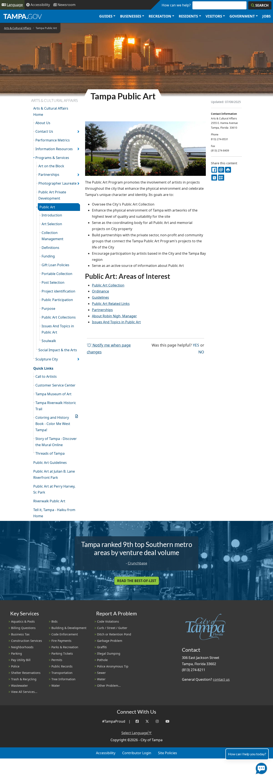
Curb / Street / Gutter (112, 628)
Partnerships (48, 174)
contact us (221, 679)
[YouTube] (167, 721)
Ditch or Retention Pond (114, 634)
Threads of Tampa (50, 453)
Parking (16, 653)
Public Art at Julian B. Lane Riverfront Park (54, 474)
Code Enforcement (64, 634)
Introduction (52, 215)
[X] (214, 177)
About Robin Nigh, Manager (114, 316)
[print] (228, 170)
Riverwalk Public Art (49, 501)
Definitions (50, 247)
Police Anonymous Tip (112, 666)
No (201, 351)
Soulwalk (49, 340)
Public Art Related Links (111, 303)
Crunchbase (137, 563)
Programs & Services (52, 157)
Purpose (48, 308)
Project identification (58, 291)
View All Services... (24, 692)
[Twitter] (147, 721)
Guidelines (100, 297)
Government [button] (242, 16)
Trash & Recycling (23, 679)
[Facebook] (137, 721)
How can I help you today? (247, 754)
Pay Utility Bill (20, 660)
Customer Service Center (55, 385)
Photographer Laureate (57, 183)
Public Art (47, 207)
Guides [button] (105, 16)
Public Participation (57, 299)
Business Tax (20, 634)
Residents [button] (188, 16)
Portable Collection (57, 273)
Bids (54, 621)
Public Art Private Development (52, 195)
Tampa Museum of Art (53, 394)
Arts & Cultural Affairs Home (50, 111)
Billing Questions (23, 628)
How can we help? (176, 5)
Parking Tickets (62, 653)
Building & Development (68, 628)
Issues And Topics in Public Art (58, 329)
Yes (196, 345)
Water (55, 685)
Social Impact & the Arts (57, 350)
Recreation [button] (160, 16)
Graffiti (102, 647)
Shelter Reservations (26, 673)
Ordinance (100, 291)
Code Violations (108, 621)
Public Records (62, 666)
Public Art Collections (59, 317)
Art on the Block (51, 166)
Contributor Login (136, 753)
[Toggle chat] (260, 767)
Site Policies (167, 753)
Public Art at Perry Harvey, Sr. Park (54, 489)
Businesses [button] (130, 16)
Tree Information (63, 679)
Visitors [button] (214, 16)
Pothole (102, 660)
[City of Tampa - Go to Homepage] (22, 16)
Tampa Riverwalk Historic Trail (55, 405)
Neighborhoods (22, 647)
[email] (221, 170)
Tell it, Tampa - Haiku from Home (54, 512)
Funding (48, 256)
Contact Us (44, 131)
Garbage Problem (109, 641)
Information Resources (54, 149)
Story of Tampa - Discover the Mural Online (56, 441)
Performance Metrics (52, 140)
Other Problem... (109, 685)
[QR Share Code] (221, 177)
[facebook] (214, 170)
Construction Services (26, 641)
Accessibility (105, 753)
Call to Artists (46, 376)
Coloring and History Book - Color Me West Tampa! (52, 423)
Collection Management (52, 235)
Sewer (101, 673)
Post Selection (53, 282)
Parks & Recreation (64, 647)
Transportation (62, 673)
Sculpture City (46, 359)
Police (15, 666)
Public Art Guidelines (50, 462)
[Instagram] (157, 721)
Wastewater (19, 685)
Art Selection (52, 224)
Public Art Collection (108, 285)
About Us (42, 123)
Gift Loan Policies (55, 265)
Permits (56, 660)
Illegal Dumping (108, 653)
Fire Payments (61, 641)
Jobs (266, 16)
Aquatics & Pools (23, 621)
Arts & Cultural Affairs (17, 28)
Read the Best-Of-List (136, 580)
